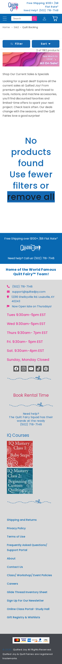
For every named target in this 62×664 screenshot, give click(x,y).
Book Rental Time (31, 395)
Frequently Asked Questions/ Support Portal (27, 547)
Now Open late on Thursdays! (32, 306)
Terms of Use (16, 537)
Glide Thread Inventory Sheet (27, 592)
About (11, 558)
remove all (31, 196)
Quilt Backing (30, 27)
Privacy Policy (16, 528)
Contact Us (15, 567)
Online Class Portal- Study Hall (28, 609)
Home (6, 27)
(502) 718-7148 (22, 287)
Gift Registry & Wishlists (23, 617)
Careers (12, 584)
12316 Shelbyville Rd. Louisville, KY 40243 (33, 299)
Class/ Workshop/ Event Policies (29, 575)
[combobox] (21, 18)
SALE (16, 27)
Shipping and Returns (22, 520)
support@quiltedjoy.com (28, 292)
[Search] (34, 18)
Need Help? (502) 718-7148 (41, 10)
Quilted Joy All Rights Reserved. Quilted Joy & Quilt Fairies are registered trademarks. (28, 654)
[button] (55, 19)
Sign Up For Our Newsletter (25, 601)
